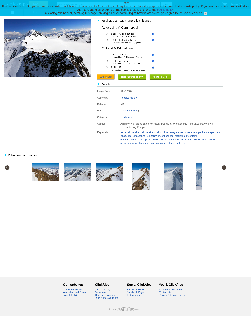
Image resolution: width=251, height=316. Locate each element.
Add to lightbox (160, 77)
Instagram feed (135, 295)
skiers (212, 139)
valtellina (181, 143)
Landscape (126, 117)
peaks (155, 139)
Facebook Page (135, 292)
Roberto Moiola (128, 97)
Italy (135, 110)
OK (205, 13)
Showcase (100, 292)
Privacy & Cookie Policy (172, 295)
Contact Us (165, 292)
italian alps (208, 132)
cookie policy (165, 9)
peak (147, 139)
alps (159, 132)
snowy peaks (135, 143)
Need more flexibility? (132, 77)
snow (123, 143)
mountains (191, 136)
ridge (176, 139)
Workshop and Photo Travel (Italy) (74, 293)
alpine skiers (149, 132)
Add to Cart (106, 77)
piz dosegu (166, 139)
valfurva (170, 143)
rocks (197, 139)
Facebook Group (136, 289)
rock (190, 139)
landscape (125, 136)
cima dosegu (170, 132)
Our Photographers (105, 295)
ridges (183, 139)
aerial (123, 132)
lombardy (152, 136)
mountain (180, 136)
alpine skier (134, 132)
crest (181, 132)
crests (188, 132)
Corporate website (73, 289)
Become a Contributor (171, 289)
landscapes (139, 136)
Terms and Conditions (107, 297)
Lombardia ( (126, 110)
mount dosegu (165, 136)
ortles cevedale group (132, 139)
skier (204, 139)
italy (217, 132)
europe (197, 132)
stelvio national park (154, 143)
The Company (102, 289)
